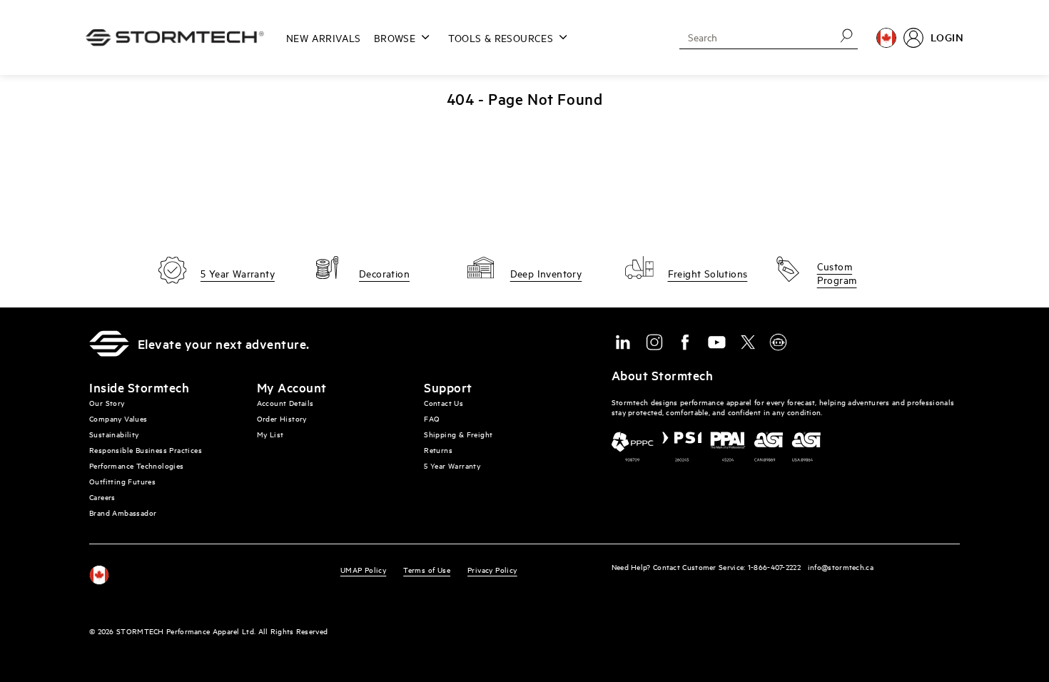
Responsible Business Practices (145, 449)
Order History (282, 418)
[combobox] (752, 37)
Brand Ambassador (122, 512)
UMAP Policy (363, 569)
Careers (102, 497)
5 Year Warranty (452, 465)
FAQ (432, 418)
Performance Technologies (136, 465)
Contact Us (443, 402)
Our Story (107, 402)
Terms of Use (426, 569)
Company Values (118, 418)
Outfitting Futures (122, 481)
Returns (438, 449)
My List (270, 434)
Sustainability (114, 434)
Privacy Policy (492, 569)
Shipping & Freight (458, 434)
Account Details (285, 402)
